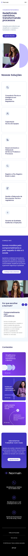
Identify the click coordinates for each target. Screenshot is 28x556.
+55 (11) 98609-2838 (14, 488)
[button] (23, 304)
